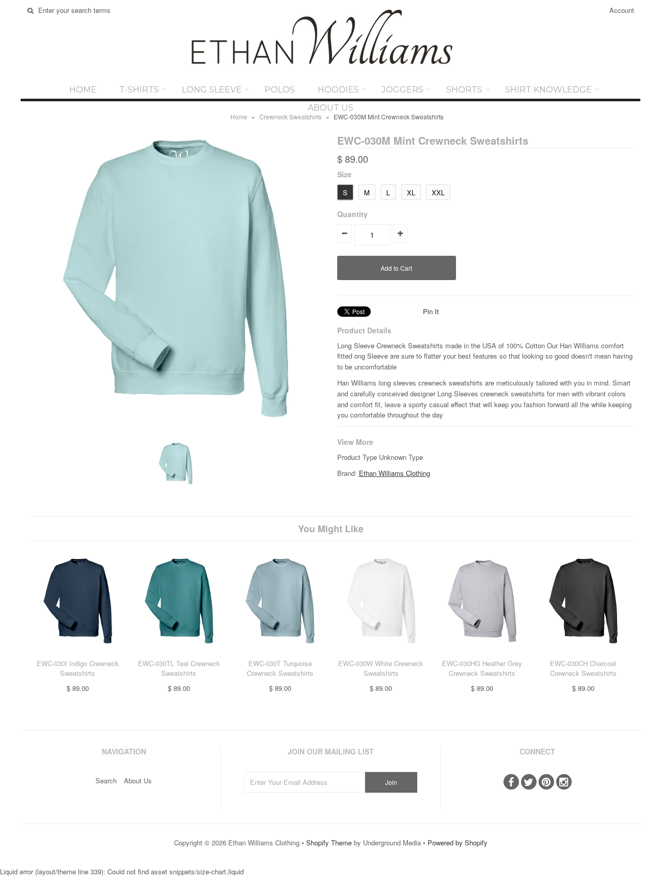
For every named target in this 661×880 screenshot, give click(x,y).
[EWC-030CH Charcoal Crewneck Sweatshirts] (583, 653)
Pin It (431, 311)
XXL (438, 192)
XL (411, 192)
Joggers (402, 90)
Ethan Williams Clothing (394, 473)
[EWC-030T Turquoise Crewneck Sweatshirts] (279, 653)
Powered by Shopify (457, 842)
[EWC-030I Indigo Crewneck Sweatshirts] (78, 653)
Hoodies (338, 90)
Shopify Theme (329, 842)
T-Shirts (139, 90)
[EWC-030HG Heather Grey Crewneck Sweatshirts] (482, 653)
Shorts (464, 90)
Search (106, 780)
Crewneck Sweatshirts (290, 116)
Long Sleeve (212, 90)
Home (83, 90)
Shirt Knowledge (548, 90)
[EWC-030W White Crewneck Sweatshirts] (381, 653)
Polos (279, 90)
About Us (330, 108)
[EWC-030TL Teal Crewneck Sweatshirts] (179, 653)
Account (621, 10)
